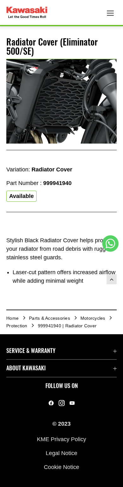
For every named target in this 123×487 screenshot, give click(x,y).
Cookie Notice (61, 467)
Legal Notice (61, 453)
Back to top (112, 279)
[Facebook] (51, 402)
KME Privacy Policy (61, 439)
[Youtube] (72, 402)
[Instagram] (62, 402)
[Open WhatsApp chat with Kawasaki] (110, 243)
